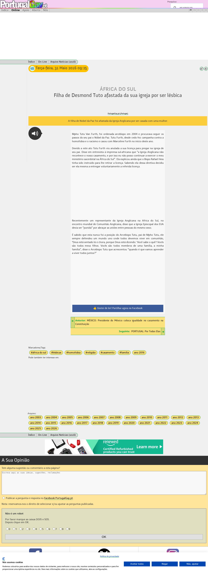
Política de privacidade (109, 556)
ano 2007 (99, 417)
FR (202, 10)
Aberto (36, 10)
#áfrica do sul (38, 352)
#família (124, 352)
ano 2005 (67, 417)
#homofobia (73, 352)
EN (195, 10)
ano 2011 (162, 417)
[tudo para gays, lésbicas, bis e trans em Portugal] (32, 4)
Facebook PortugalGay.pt (58, 498)
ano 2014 (35, 422)
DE (206, 10)
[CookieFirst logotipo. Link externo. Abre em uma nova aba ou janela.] (3, 558)
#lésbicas (56, 352)
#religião (91, 352)
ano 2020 (129, 422)
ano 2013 (193, 417)
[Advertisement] (104, 36)
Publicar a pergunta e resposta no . (39, 498)
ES (199, 10)
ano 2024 (192, 422)
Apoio (25, 10)
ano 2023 (176, 422)
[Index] (13, 62)
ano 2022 (161, 422)
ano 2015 (51, 422)
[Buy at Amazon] (104, 454)
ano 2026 (51, 428)
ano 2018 (98, 422)
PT (191, 10)
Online (15, 10)
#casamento (107, 352)
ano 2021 (145, 422)
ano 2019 (113, 422)
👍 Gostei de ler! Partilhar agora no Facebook (118, 308)
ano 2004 (51, 417)
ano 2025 (35, 428)
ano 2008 (115, 417)
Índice (5, 10)
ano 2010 (147, 417)
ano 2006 (83, 417)
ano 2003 (35, 417)
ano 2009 (131, 417)
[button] (34, 133)
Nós (45, 10)
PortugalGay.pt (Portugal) (118, 114)
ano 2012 (178, 417)
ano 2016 (139, 352)
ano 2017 (82, 422)
